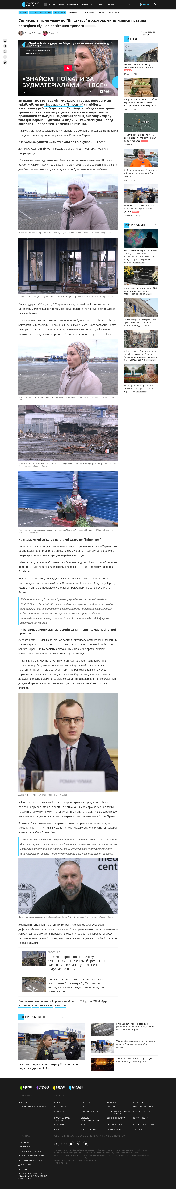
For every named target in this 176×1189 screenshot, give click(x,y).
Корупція (85, 1102)
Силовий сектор (116, 1118)
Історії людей (140, 1118)
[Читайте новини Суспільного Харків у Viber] (78, 1143)
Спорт (111, 4)
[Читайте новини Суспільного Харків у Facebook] (56, 1143)
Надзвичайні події (143, 1106)
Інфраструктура (141, 1111)
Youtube (60, 1005)
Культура (100, 4)
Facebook (24, 1005)
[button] (5, 40)
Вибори (111, 1106)
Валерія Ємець (55, 33)
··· (130, 4)
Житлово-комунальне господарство (119, 1112)
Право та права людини (62, 1119)
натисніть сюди (90, 1160)
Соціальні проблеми (144, 1125)
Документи (24, 1164)
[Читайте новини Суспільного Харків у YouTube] (71, 1143)
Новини (22, 1102)
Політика (59, 1125)
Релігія (84, 1125)
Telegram (86, 1001)
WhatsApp (100, 1001)
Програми (23, 1169)
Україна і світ (87, 4)
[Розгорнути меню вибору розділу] (45, 4)
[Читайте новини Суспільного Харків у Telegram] (85, 1143)
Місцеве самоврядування (90, 1119)
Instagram (46, 1005)
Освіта (84, 1106)
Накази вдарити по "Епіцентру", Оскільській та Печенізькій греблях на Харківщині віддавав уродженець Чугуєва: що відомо (76, 963)
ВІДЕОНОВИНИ (60, 12)
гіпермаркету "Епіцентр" (63, 104)
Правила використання (31, 1155)
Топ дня (102, 12)
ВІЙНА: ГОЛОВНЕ (56, 4)
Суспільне (89, 1158)
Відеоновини (114, 12)
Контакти (23, 1142)
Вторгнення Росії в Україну (40, 12)
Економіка (60, 1106)
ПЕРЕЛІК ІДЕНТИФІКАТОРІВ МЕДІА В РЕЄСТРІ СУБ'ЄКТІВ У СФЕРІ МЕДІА (32, 1176)
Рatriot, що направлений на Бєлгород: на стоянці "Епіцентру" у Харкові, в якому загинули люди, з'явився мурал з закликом (76, 985)
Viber (35, 1005)
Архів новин (24, 1147)
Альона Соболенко (33, 33)
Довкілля (59, 1111)
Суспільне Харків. (80, 135)
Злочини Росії (74, 12)
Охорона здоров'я (90, 1111)
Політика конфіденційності (33, 1160)
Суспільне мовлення (29, 1151)
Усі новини (72, 4)
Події (57, 1102)
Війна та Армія (89, 12)
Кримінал (112, 1102)
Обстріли (23, 12)
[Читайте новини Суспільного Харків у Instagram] (64, 1143)
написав (88, 567)
